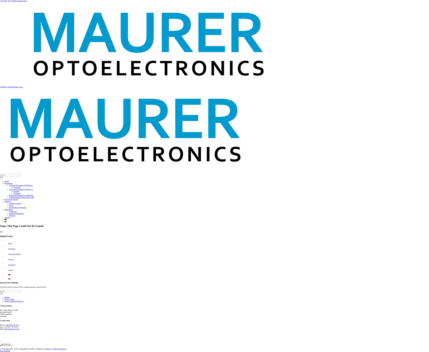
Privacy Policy (9, 299)
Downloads (11, 265)
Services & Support (14, 254)
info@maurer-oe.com (11, 329)
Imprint (7, 297)
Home (10, 243)
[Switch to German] (216, 220)
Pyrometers (11, 249)
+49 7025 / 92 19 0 (7, 1)
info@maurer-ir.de (20, 1)
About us (11, 259)
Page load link (5, 351)
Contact (10, 270)
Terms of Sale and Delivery (14, 301)
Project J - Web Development (55, 349)
